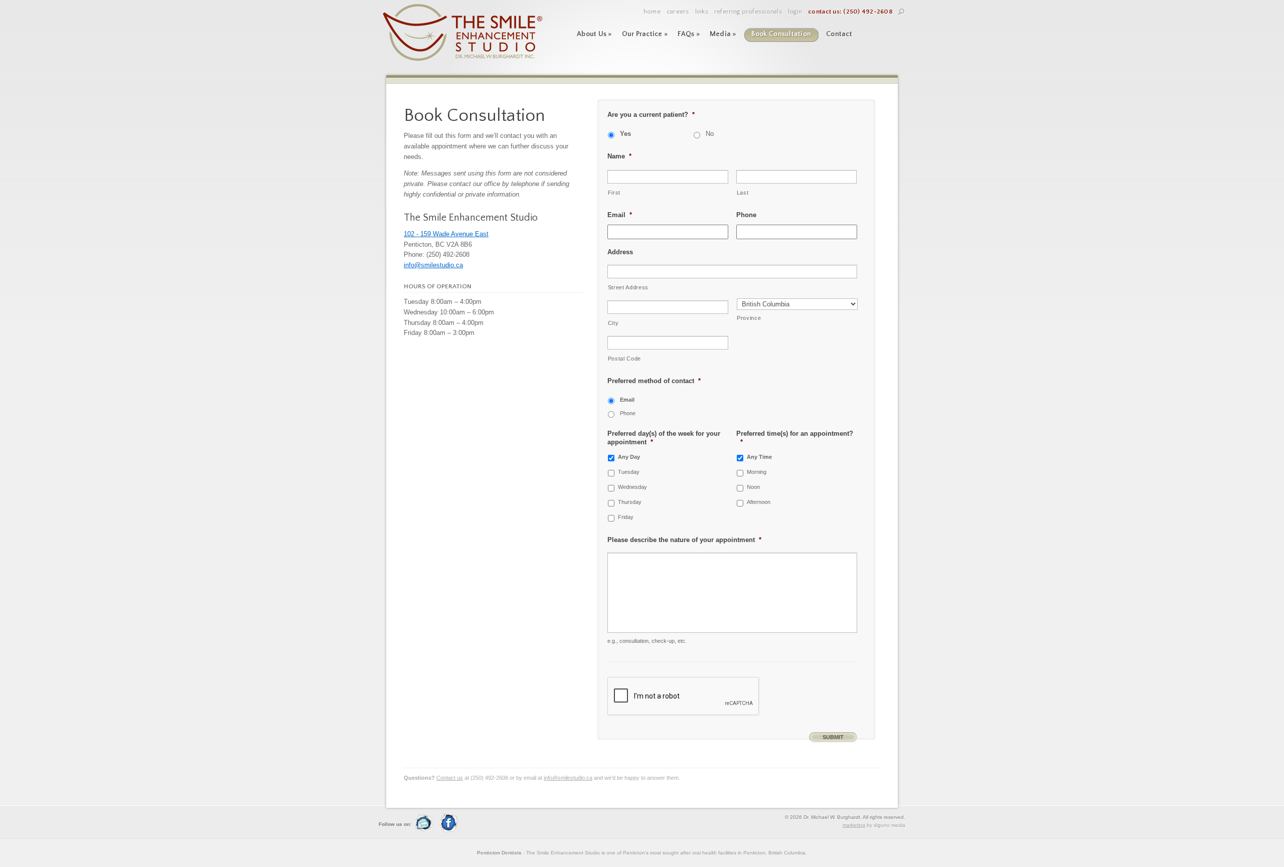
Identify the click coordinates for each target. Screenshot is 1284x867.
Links (701, 11)
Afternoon (758, 502)
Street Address (628, 287)
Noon (753, 487)
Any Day (629, 457)
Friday (625, 517)
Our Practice (645, 34)
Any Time (759, 457)
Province (749, 318)
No (710, 133)
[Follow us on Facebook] (448, 831)
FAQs (689, 34)
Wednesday (632, 487)
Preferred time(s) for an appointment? (794, 438)
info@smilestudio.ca (433, 265)
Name (619, 156)
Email (619, 215)
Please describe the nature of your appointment (684, 540)
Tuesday (628, 472)
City (613, 323)
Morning (756, 472)
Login (795, 11)
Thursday (629, 502)
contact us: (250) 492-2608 (850, 11)
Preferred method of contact (654, 381)
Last (743, 193)
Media (723, 34)
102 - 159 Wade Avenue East (446, 234)
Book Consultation (781, 34)
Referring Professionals (748, 11)
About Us (594, 34)
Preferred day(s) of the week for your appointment (663, 438)
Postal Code (624, 359)
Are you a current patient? (651, 114)
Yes (625, 133)
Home (652, 11)
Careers (678, 11)
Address (620, 252)
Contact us (449, 778)
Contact (839, 34)
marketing (854, 825)
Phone (746, 215)
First (614, 193)
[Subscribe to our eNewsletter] (425, 831)
